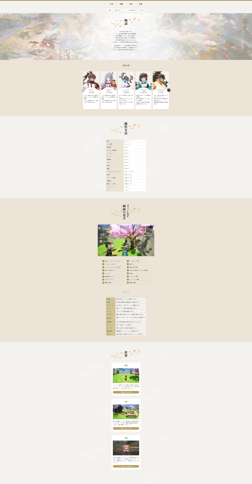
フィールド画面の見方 (130, 10)
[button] (83, 90)
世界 (142, 10)
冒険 (121, 4)
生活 (130, 4)
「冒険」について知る (126, 392)
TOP (111, 4)
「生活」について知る (126, 428)
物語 (110, 10)
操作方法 (117, 10)
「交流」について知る (126, 466)
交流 (140, 4)
